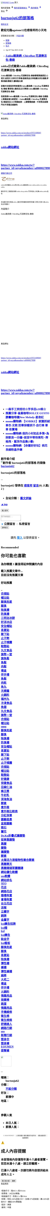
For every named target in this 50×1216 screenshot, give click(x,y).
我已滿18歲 (6, 1181)
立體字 (5, 911)
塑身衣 (5, 1039)
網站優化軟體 (9, 872)
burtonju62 (7, 466)
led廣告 (5, 934)
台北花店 (6, 903)
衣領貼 (5, 593)
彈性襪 (5, 963)
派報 (4, 907)
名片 (7, 46)
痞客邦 (28, 485)
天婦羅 (5, 690)
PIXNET (11, 1135)
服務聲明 (25, 1138)
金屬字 (5, 919)
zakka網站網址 (10, 147)
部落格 (8, 43)
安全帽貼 (6, 626)
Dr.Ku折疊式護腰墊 (13, 835)
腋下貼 (5, 634)
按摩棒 (5, 999)
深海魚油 (6, 799)
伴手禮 (5, 674)
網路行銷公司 (6, 173)
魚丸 (4, 686)
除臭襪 (5, 609)
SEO (4, 883)
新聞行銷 (6, 1035)
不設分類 (20, 36)
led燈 (4, 927)
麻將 (4, 975)
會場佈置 (6, 899)
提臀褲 (5, 1050)
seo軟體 (5, 876)
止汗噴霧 (6, 642)
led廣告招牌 (8, 923)
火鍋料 (5, 694)
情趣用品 (6, 995)
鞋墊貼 (5, 646)
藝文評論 (25, 498)
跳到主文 (4, 24)
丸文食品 (6, 650)
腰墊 (4, 847)
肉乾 (4, 682)
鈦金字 (5, 939)
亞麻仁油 (6, 787)
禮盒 (4, 670)
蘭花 (4, 831)
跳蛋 (4, 1003)
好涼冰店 (6, 621)
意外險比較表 (9, 811)
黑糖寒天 (6, 863)
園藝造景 (6, 819)
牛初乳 (5, 795)
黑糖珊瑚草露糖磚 (12, 867)
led (3, 931)
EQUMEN (7, 1046)
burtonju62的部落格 (17, 18)
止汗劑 (5, 638)
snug (3, 726)
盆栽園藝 (6, 823)
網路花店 (6, 891)
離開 (13, 1181)
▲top (4, 504)
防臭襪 (5, 613)
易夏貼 (5, 630)
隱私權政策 (42, 1135)
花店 (4, 887)
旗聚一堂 (6, 654)
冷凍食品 (6, 702)
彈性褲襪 (6, 971)
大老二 (5, 979)
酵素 (4, 803)
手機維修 (6, 1011)
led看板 (5, 943)
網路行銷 (6, 1028)
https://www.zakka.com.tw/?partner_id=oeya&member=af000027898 (25, 166)
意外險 (5, 807)
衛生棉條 (6, 1019)
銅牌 (4, 915)
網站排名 (6, 880)
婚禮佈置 (6, 895)
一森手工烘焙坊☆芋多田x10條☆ (26, 409)
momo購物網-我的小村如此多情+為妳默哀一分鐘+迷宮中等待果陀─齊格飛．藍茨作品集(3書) (27, 437)
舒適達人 (6, 1024)
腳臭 (4, 605)
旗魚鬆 (5, 658)
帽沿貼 (5, 597)
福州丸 (5, 698)
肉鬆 (4, 666)
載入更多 (5, 510)
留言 (36, 485)
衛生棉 (5, 1015)
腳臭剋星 (6, 601)
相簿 (7, 40)
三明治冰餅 (8, 617)
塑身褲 (5, 1043)
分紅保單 (6, 815)
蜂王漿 (5, 791)
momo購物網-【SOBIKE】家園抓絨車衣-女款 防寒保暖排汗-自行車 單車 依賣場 (28, 425)
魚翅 (4, 707)
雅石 (4, 827)
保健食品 (6, 782)
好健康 (5, 778)
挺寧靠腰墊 (8, 839)
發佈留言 (5, 527)
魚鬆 (4, 662)
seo (3, 1031)
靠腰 (4, 843)
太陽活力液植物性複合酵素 (17, 859)
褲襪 (4, 967)
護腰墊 (5, 851)
